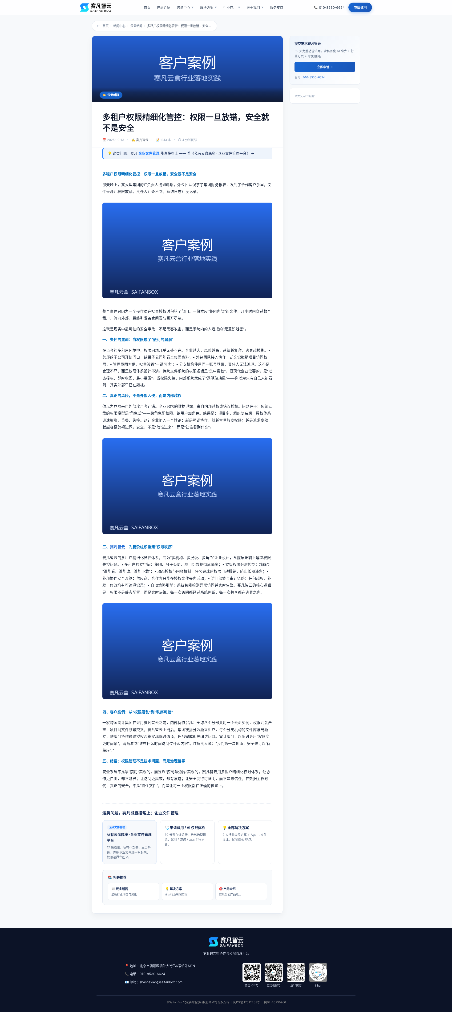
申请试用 (360, 7)
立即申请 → (325, 67)
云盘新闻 (136, 26)
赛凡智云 (117, 547)
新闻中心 (119, 26)
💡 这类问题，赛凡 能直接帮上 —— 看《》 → (181, 153)
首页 (105, 26)
